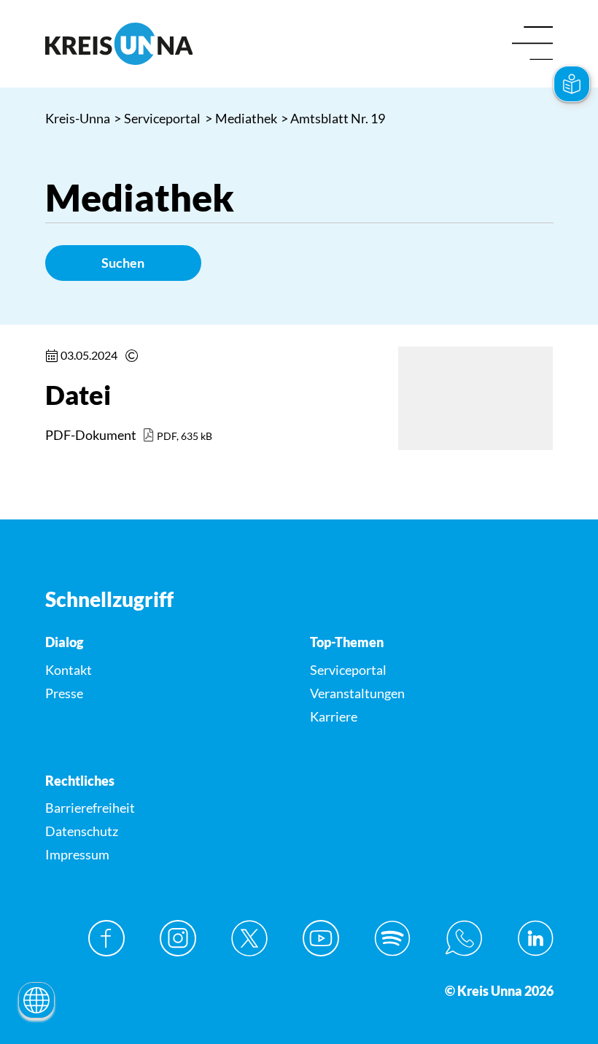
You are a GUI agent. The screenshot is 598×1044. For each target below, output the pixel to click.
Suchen (122, 263)
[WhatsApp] (464, 938)
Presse (64, 693)
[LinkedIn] (535, 938)
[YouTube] (321, 938)
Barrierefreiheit (90, 808)
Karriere (333, 716)
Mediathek (241, 118)
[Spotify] (392, 938)
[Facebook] (106, 938)
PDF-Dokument (90, 435)
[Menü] (533, 44)
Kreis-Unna (77, 118)
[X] (249, 938)
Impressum (77, 854)
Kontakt (68, 670)
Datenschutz (81, 831)
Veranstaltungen (357, 693)
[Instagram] (178, 938)
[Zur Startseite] (167, 44)
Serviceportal (157, 118)
